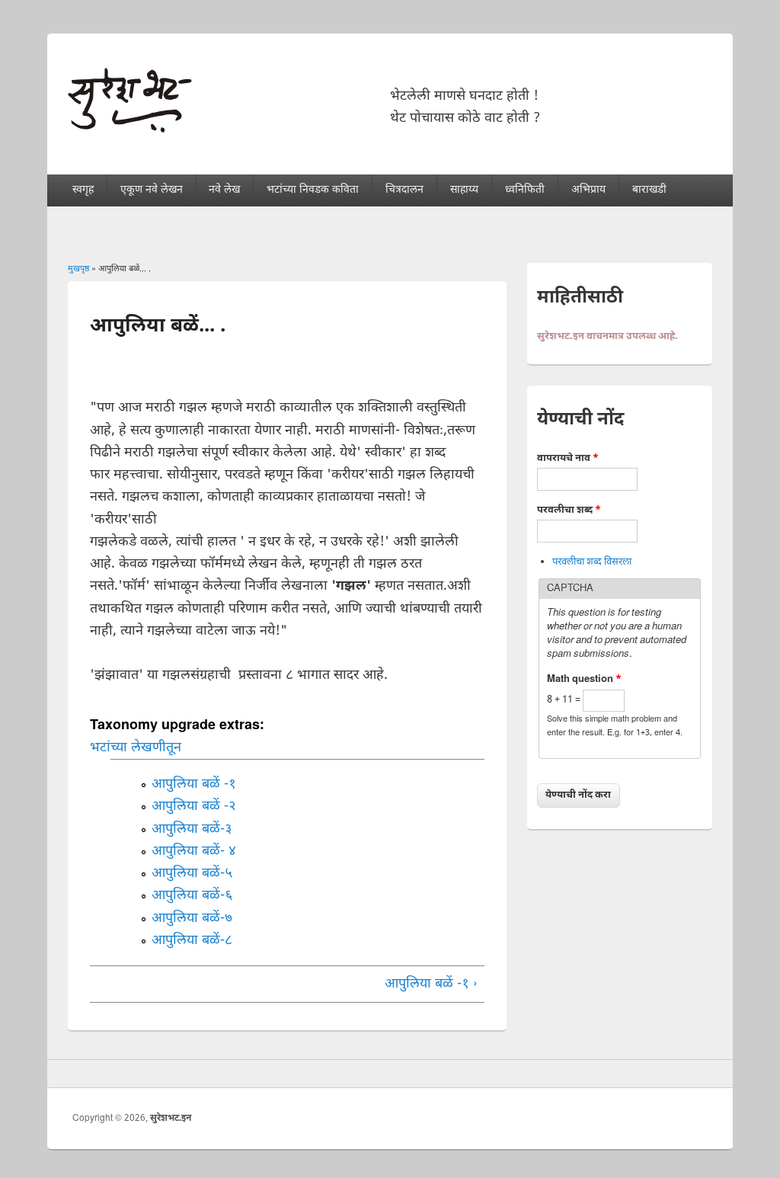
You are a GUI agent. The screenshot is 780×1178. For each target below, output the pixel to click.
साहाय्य (464, 190)
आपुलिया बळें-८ (192, 940)
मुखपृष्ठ (78, 269)
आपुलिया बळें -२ (194, 806)
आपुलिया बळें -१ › (431, 984)
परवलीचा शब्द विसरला (591, 561)
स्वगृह (83, 190)
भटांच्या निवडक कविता (313, 190)
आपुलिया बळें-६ (192, 895)
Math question (584, 679)
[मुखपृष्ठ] (130, 129)
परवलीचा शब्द (569, 510)
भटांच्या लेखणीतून (135, 748)
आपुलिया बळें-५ (192, 873)
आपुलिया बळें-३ (192, 829)
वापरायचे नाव (568, 458)
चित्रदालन (404, 190)
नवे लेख (224, 190)
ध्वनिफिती (525, 190)
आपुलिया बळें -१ (194, 784)
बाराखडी (649, 190)
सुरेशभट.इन (170, 1118)
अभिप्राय (588, 190)
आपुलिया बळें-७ (192, 918)
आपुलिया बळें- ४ (194, 851)
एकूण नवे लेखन (151, 190)
